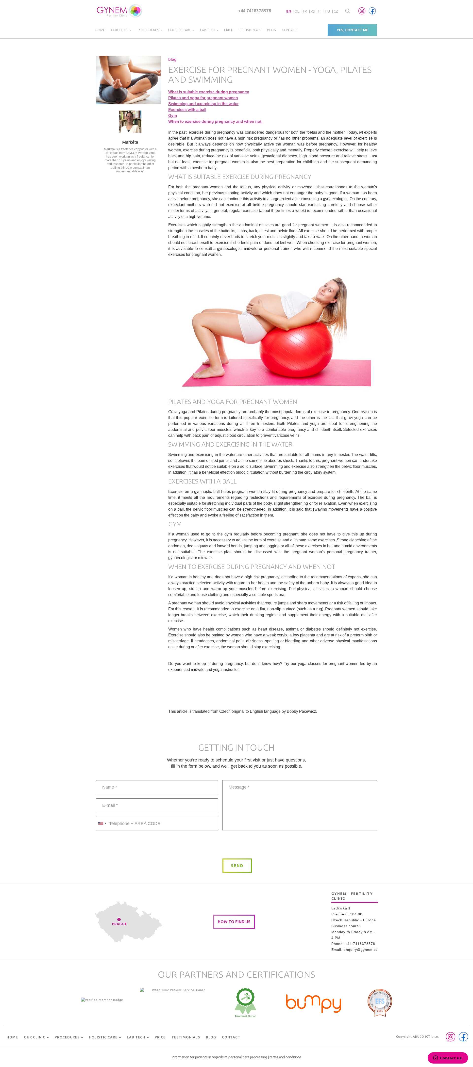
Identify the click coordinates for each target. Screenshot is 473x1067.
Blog (271, 30)
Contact (289, 30)
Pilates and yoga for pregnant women (203, 98)
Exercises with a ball (187, 110)
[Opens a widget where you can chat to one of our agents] (448, 1058)
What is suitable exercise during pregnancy (208, 92)
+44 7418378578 (254, 10)
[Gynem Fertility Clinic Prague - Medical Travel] (177, 1002)
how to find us (234, 922)
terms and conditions (286, 1057)
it (319, 11)
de (297, 11)
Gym (172, 115)
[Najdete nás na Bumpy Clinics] (314, 1002)
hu (327, 11)
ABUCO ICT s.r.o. (426, 1036)
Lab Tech (208, 30)
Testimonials (250, 30)
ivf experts (368, 132)
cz (336, 11)
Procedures (149, 30)
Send (237, 865)
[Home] (120, 10)
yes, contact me (352, 30)
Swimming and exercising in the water (203, 104)
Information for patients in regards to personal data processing (219, 1057)
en (288, 11)
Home (100, 30)
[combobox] (102, 823)
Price (228, 30)
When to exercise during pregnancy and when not (215, 121)
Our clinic (120, 30)
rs (313, 11)
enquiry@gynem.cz (361, 950)
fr (305, 11)
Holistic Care (180, 30)
